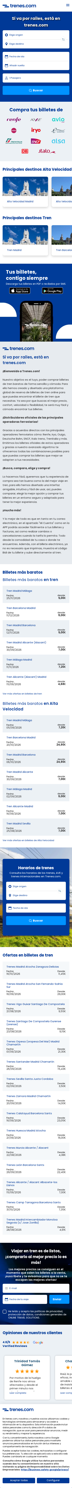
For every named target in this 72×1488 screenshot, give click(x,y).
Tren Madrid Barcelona (20, 625)
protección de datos (20, 1314)
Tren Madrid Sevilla (18, 823)
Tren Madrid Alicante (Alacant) (26, 642)
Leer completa (18, 1392)
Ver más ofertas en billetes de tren (22, 693)
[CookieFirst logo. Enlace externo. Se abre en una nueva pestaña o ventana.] (18, 1409)
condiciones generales (49, 1314)
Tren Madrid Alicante (19, 772)
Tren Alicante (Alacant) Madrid (26, 677)
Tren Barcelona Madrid (20, 608)
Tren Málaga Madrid (19, 659)
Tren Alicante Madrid (19, 806)
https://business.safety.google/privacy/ (45, 1469)
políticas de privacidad (48, 1311)
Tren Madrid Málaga (19, 591)
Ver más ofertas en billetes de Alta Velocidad (28, 840)
